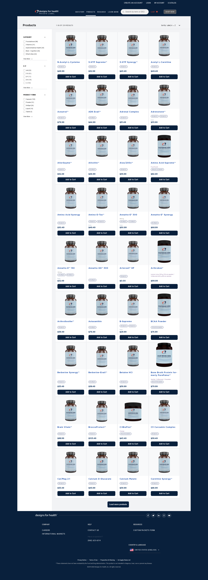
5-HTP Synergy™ (129, 62)
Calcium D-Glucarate (99, 479)
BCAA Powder (158, 321)
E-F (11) (28, 76)
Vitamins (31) (30, 45)
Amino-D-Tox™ (96, 215)
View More (26, 59)
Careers (46, 530)
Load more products (118, 504)
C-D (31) (28, 73)
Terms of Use (93, 560)
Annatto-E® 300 (128, 215)
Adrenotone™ (158, 112)
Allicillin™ (93, 163)
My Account (159, 3)
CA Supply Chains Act (124, 560)
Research (101, 12)
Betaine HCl (126, 372)
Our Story (79, 12)
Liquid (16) (29, 108)
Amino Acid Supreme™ (163, 163)
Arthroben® (157, 268)
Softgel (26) (30, 105)
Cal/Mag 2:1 (63, 479)
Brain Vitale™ (64, 427)
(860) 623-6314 (94, 540)
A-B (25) (28, 70)
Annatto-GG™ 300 (98, 268)
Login (148, 3)
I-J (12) (28, 83)
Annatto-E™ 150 (66, 268)
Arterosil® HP (127, 268)
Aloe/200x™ (126, 163)
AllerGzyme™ (64, 163)
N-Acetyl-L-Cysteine (68, 62)
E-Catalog (172, 3)
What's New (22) (31, 54)
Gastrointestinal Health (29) (35, 48)
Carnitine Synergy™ (161, 479)
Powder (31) (30, 102)
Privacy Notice (82, 560)
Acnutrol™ (62, 112)
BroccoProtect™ (97, 427)
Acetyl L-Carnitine (161, 62)
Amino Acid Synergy (68, 215)
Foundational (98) (32, 41)
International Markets (53, 534)
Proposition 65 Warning (107, 560)
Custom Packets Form (144, 530)
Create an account (133, 3)
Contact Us (93, 530)
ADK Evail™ (94, 112)
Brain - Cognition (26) (33, 51)
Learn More (113, 12)
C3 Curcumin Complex (163, 427)
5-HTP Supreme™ (97, 62)
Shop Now (170, 12)
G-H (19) (28, 80)
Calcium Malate (128, 479)
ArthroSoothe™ (65, 321)
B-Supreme (126, 321)
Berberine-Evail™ (97, 372)
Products (90, 12)
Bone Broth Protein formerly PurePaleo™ (164, 374)
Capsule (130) (30, 99)
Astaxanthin (95, 321)
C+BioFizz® (126, 427)
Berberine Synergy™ (68, 372)
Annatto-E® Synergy (162, 215)
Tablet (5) (29, 112)
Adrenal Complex (129, 112)
